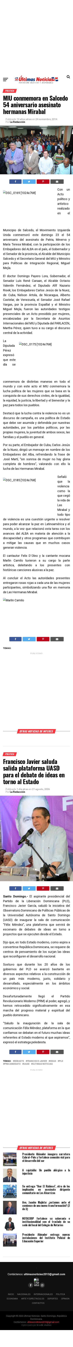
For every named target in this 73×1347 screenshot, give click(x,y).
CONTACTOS (38, 1303)
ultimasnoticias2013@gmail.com (44, 1274)
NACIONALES (23, 1294)
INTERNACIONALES (43, 1294)
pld (61, 1061)
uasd (26, 1064)
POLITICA (60, 1294)
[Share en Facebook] (15, 181)
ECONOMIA (12, 1298)
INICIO (11, 1294)
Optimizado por (36, 1325)
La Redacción (17, 122)
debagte (19, 1061)
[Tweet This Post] (29, 181)
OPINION (65, 1298)
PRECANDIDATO (12, 1064)
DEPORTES (53, 1298)
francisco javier (37, 1061)
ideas (53, 1061)
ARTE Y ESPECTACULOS (32, 1298)
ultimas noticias (42, 1064)
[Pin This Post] (43, 181)
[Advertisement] (36, 36)
